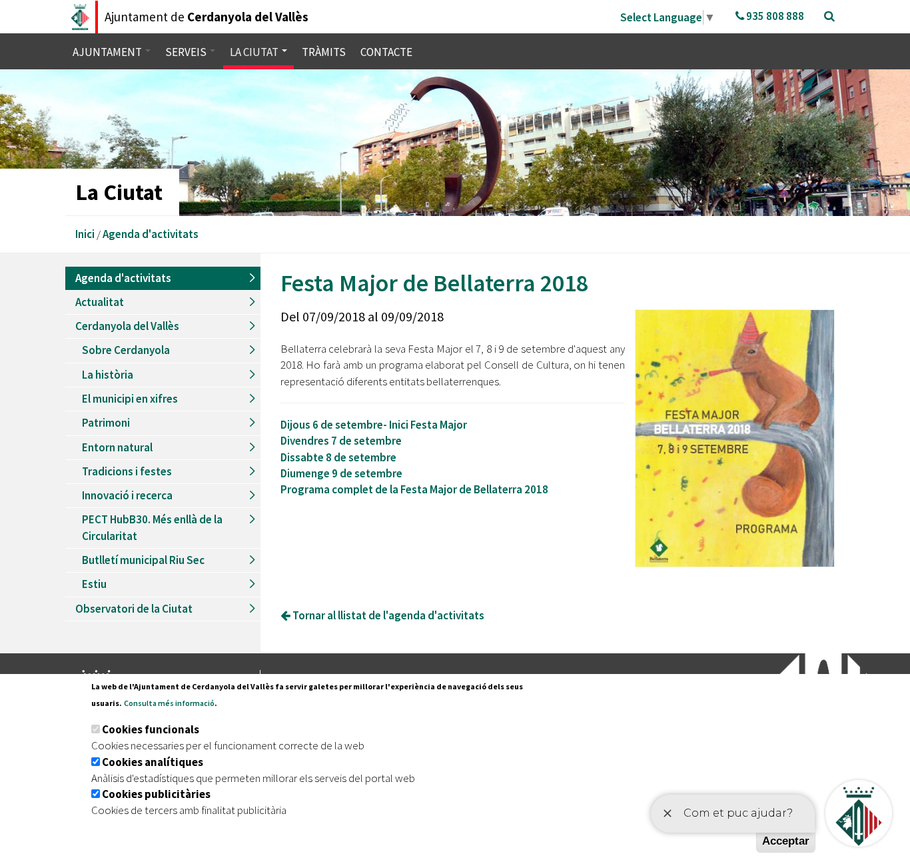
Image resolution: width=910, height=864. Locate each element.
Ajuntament (108, 52)
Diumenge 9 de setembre (341, 473)
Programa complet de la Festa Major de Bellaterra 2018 (414, 489)
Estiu (94, 584)
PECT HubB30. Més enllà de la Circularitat (152, 527)
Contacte (386, 52)
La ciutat (255, 52)
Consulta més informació (169, 703)
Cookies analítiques (152, 762)
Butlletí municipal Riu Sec (143, 560)
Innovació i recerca (127, 495)
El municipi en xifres (130, 398)
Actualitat (99, 302)
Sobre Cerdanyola (126, 350)
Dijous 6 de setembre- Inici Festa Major (373, 424)
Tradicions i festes (127, 471)
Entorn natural (117, 447)
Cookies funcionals (150, 729)
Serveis (187, 52)
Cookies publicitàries (156, 794)
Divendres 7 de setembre (341, 440)
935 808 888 (774, 16)
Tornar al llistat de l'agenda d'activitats (387, 615)
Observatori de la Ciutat (134, 608)
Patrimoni (106, 422)
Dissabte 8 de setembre (338, 457)
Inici (85, 234)
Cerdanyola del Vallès (127, 326)
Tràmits (324, 52)
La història (107, 374)
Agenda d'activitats (151, 234)
